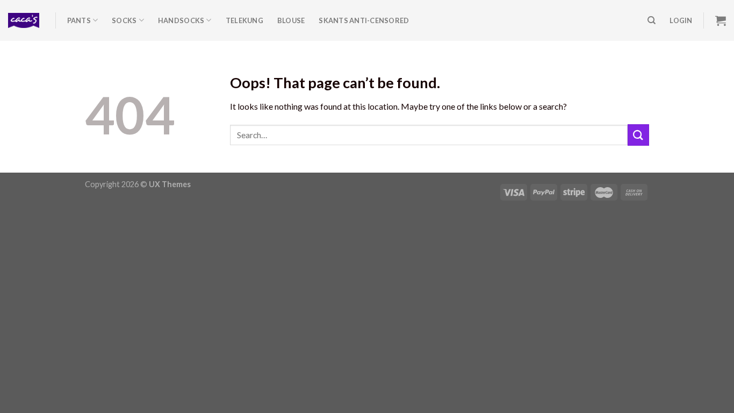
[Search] (651, 20)
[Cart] (720, 20)
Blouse (291, 20)
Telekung (244, 20)
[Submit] (638, 134)
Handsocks (181, 20)
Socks (124, 20)
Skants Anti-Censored (364, 20)
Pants (79, 20)
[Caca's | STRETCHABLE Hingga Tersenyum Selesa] (23, 20)
